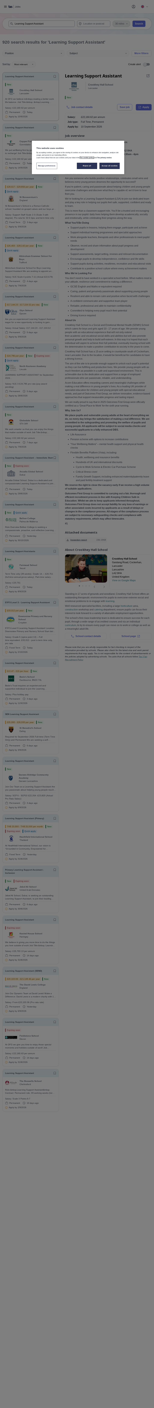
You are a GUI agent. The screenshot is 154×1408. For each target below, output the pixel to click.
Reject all (87, 166)
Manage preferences (46, 166)
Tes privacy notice (104, 157)
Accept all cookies (110, 166)
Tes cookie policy (87, 157)
